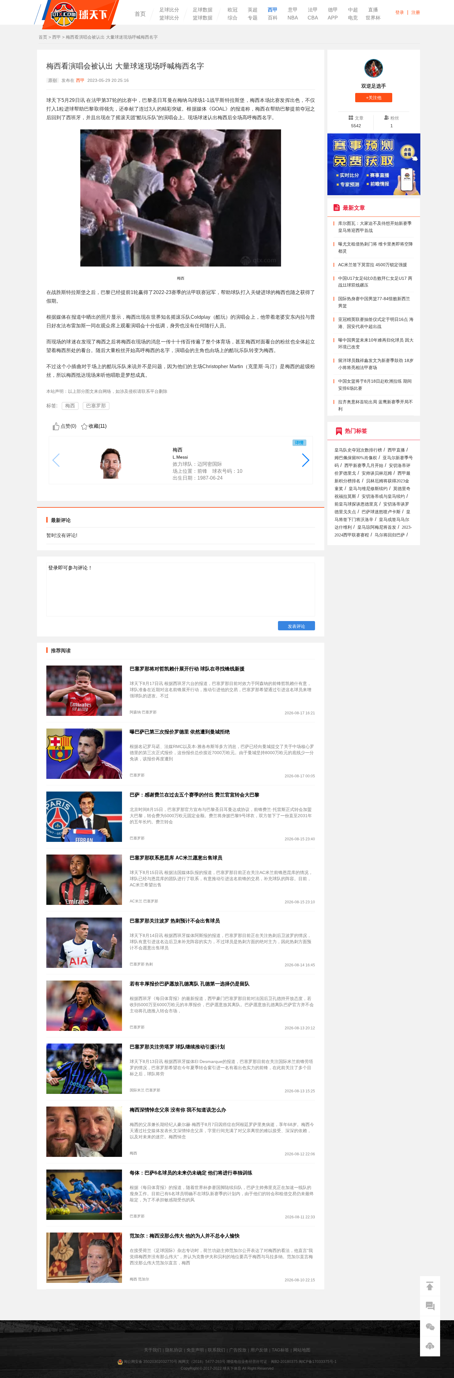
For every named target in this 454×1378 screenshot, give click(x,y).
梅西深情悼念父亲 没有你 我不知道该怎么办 (178, 1109)
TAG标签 (280, 1349)
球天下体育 (76, 14)
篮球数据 (202, 17)
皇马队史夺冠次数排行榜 (358, 450)
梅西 (70, 405)
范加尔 (143, 1279)
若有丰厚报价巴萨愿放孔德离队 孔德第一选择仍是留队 (190, 983)
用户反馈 (259, 1349)
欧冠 (233, 9)
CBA (313, 17)
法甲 (313, 9)
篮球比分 (169, 17)
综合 (233, 17)
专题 (253, 17)
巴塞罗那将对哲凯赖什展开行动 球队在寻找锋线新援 (187, 668)
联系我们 (216, 1349)
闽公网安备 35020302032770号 (150, 1361)
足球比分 (169, 9)
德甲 (333, 9)
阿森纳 (135, 712)
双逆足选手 (373, 86)
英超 (253, 9)
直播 (373, 9)
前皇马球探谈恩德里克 (356, 504)
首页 (140, 14)
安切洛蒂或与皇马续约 (383, 496)
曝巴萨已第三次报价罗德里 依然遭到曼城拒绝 (180, 731)
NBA (293, 17)
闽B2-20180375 (284, 1361)
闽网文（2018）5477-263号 (201, 1361)
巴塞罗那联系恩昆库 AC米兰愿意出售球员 (176, 857)
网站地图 (301, 1349)
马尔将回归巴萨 (390, 535)
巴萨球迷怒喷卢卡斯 (381, 512)
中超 (353, 9)
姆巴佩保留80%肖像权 (355, 458)
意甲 (293, 9)
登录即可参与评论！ (70, 567)
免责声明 (195, 1349)
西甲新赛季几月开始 (363, 465)
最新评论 (61, 520)
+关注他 (373, 97)
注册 (415, 12)
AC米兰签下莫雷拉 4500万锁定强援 (372, 264)
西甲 (273, 9)
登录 (399, 12)
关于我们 (152, 1349)
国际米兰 (137, 1090)
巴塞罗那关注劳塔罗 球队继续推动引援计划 (177, 1046)
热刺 (149, 964)
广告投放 (237, 1349)
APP (333, 17)
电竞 (353, 17)
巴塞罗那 (96, 405)
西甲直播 (396, 450)
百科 (273, 17)
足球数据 (202, 9)
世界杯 (373, 17)
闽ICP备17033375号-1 (318, 1361)
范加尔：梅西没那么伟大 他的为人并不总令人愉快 (185, 1235)
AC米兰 (136, 901)
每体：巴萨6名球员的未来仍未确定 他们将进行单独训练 (191, 1172)
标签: (51, 405)
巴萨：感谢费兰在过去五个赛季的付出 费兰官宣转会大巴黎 (194, 794)
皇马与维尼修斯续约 (368, 488)
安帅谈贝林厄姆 (377, 473)
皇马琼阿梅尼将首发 (376, 527)
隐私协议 (174, 1349)
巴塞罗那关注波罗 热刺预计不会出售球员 (175, 920)
